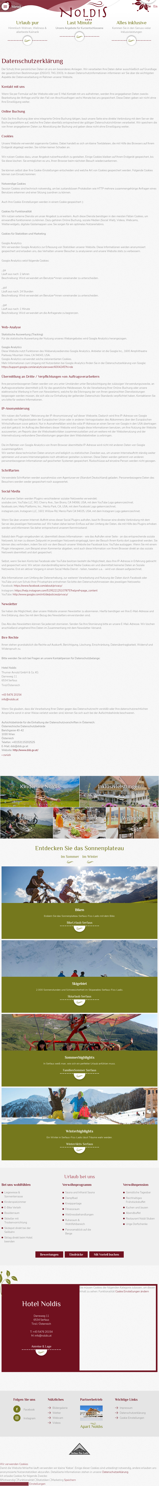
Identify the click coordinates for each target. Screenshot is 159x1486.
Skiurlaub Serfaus (79, 996)
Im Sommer (70, 856)
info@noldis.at (10, 699)
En (155, 6)
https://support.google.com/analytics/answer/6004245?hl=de (37, 367)
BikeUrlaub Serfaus (79, 922)
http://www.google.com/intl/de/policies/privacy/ (40, 594)
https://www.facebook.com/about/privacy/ (38, 586)
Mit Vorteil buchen (106, 1254)
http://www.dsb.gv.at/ (25, 750)
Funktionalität (26, 1480)
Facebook (29, 1409)
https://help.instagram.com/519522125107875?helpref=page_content (56, 590)
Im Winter (90, 856)
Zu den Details (39, 791)
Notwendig (9, 1480)
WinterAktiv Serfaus (79, 1144)
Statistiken (43, 1480)
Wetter (56, 1413)
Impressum (126, 1408)
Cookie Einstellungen (132, 1418)
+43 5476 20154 (11, 695)
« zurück (6, 755)
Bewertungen (49, 1254)
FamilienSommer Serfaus (79, 1070)
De (149, 6)
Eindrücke (76, 1254)
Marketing (58, 1480)
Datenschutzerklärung (133, 1413)
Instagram (29, 1418)
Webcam (57, 1418)
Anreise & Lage (41, 1346)
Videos (56, 1423)
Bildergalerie (60, 1408)
